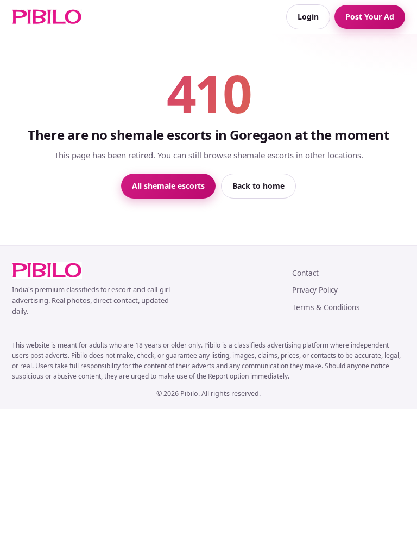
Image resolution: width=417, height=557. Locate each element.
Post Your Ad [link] (369, 16)
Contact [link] (305, 273)
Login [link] (308, 16)
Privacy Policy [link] (315, 290)
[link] (47, 17)
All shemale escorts (168, 186)
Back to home (258, 186)
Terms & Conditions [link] (325, 307)
